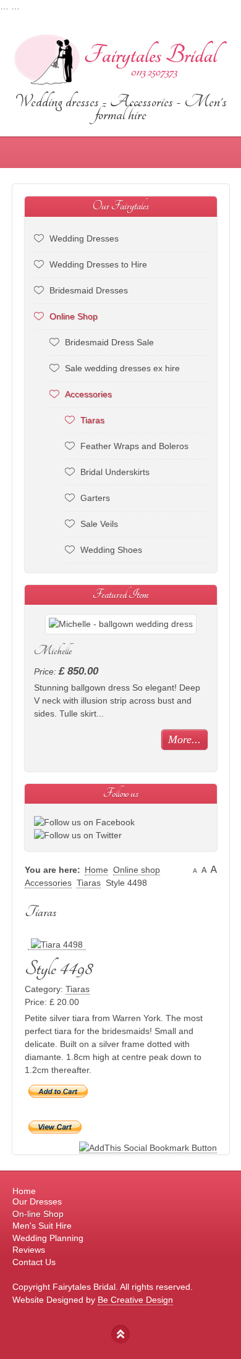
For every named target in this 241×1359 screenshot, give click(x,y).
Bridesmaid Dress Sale (109, 342)
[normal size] (204, 870)
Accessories (88, 394)
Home (96, 870)
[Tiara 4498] (57, 945)
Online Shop (73, 316)
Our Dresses (37, 1201)
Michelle (53, 651)
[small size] (195, 870)
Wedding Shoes (111, 550)
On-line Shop (38, 1214)
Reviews (28, 1250)
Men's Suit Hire (42, 1226)
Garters (95, 498)
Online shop (136, 870)
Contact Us (34, 1262)
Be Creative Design (135, 1300)
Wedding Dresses (84, 238)
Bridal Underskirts (115, 472)
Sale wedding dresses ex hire (122, 368)
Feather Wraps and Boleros (134, 446)
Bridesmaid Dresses (88, 290)
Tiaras (92, 420)
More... (184, 739)
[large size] (213, 870)
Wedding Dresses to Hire (98, 264)
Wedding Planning (47, 1238)
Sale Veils (99, 524)
